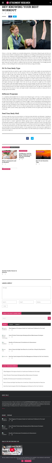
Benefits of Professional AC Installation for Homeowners (22, 342)
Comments (17, 324)
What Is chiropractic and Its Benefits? (9, 161)
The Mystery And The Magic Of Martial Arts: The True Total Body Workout (25, 155)
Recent (5, 324)
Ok (22, 461)
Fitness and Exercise (6, 151)
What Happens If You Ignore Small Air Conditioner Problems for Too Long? (27, 328)
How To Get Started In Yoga (42, 161)
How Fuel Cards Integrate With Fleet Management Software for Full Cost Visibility (28, 356)
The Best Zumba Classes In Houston (9, 271)
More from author (15, 147)
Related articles (6, 147)
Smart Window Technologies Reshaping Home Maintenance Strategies (26, 335)
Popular (11, 324)
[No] (50, 459)
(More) (3, 408)
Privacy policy (28, 461)
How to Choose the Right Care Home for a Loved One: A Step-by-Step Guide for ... (27, 349)
